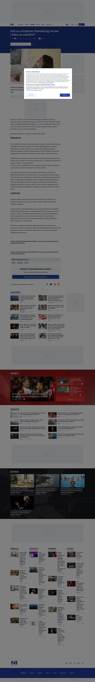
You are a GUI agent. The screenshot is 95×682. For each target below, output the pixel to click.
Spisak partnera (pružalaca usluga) (33, 90)
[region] (48, 83)
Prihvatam (64, 95)
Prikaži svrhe (31, 95)
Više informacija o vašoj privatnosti (46, 82)
